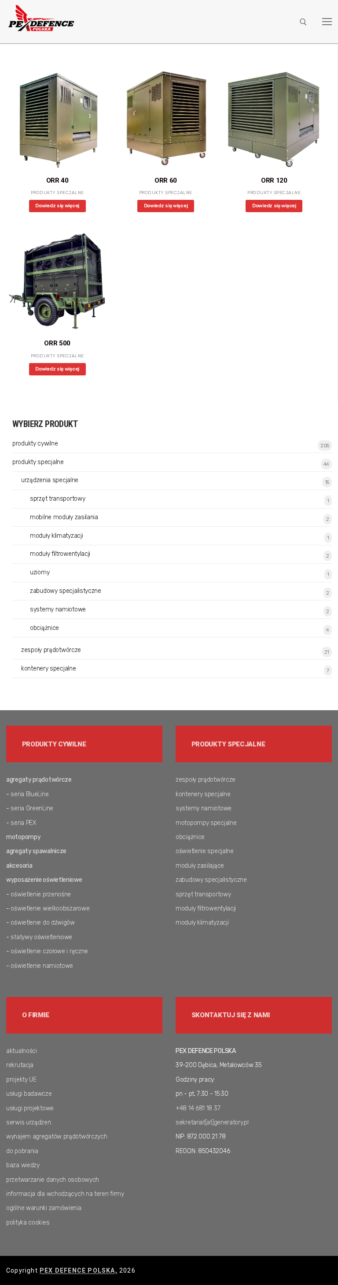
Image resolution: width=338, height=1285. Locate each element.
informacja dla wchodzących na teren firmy (65, 1194)
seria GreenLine (32, 808)
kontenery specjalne (48, 668)
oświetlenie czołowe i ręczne (49, 951)
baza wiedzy (23, 1165)
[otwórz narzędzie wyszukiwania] (303, 22)
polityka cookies (27, 1222)
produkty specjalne (57, 192)
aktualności (21, 1051)
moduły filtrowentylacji (60, 554)
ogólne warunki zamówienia (43, 1208)
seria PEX (23, 823)
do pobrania (22, 1151)
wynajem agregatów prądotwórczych (56, 1136)
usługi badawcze (29, 1094)
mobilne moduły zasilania (64, 517)
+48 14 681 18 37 (198, 1108)
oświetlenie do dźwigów (42, 922)
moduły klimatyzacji (56, 535)
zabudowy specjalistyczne (65, 591)
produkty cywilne (35, 443)
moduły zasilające (200, 865)
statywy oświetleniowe (41, 937)
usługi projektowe (30, 1108)
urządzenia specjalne (49, 480)
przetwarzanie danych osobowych (52, 1180)
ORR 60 (165, 180)
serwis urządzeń (28, 1122)
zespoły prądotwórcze (51, 650)
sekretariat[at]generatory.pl (212, 1122)
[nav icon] (327, 22)
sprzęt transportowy (57, 498)
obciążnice (44, 628)
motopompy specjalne (206, 823)
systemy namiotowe (58, 609)
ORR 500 (57, 343)
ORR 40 (57, 180)
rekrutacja (19, 1065)
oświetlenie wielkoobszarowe (50, 908)
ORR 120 (274, 180)
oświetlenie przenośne (41, 894)
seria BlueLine (29, 794)
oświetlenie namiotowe (42, 966)
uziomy (39, 572)
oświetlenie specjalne (205, 851)
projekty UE (21, 1079)
